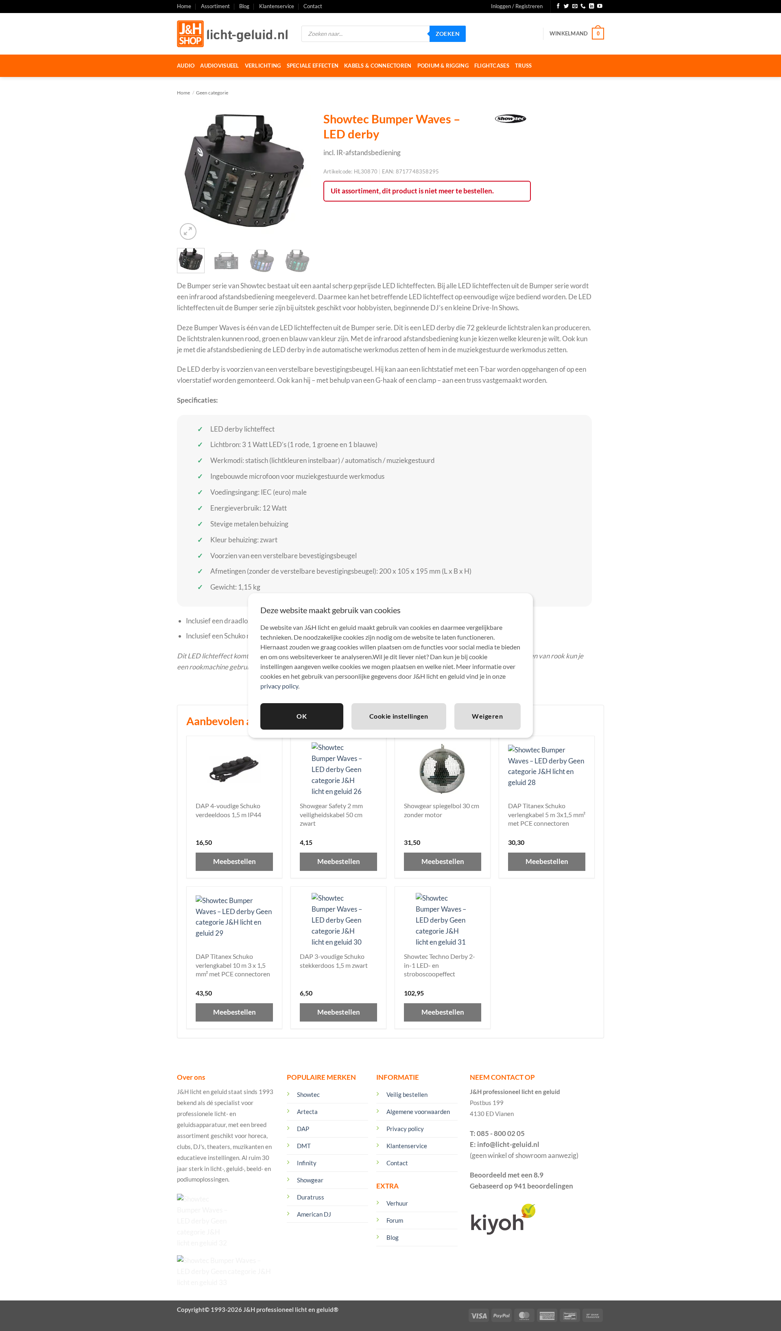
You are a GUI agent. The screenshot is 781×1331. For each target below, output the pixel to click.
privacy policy (279, 686)
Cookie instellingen (398, 716)
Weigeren (487, 716)
